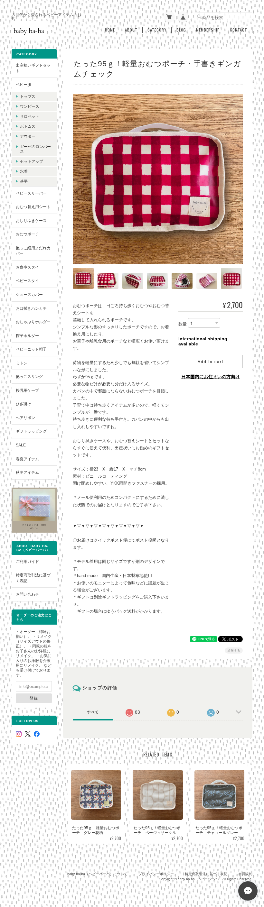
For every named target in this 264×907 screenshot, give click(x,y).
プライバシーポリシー (156, 874)
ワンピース (29, 106)
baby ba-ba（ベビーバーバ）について (97, 874)
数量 (182, 324)
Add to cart (210, 361)
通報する (233, 650)
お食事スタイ (27, 267)
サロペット (29, 116)
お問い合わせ (27, 594)
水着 (24, 171)
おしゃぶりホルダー (33, 322)
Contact (238, 30)
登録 (34, 698)
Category (156, 30)
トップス (27, 96)
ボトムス (27, 126)
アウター (27, 136)
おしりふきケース (31, 220)
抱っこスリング (29, 376)
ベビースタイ (27, 281)
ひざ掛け (23, 404)
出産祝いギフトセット (33, 68)
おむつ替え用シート (33, 207)
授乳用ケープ (27, 390)
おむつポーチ (27, 234)
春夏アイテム (27, 459)
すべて (93, 712)
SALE (21, 445)
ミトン (21, 363)
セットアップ (31, 161)
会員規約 (245, 874)
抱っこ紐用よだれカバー (33, 251)
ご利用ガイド (27, 561)
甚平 (24, 181)
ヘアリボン (25, 418)
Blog (181, 30)
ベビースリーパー (31, 193)
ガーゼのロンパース (35, 148)
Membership (208, 30)
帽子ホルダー (27, 336)
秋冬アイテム (27, 472)
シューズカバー (29, 294)
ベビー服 (23, 84)
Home (110, 30)
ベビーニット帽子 (31, 349)
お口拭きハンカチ (31, 308)
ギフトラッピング (31, 431)
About (131, 30)
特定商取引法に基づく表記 (33, 578)
